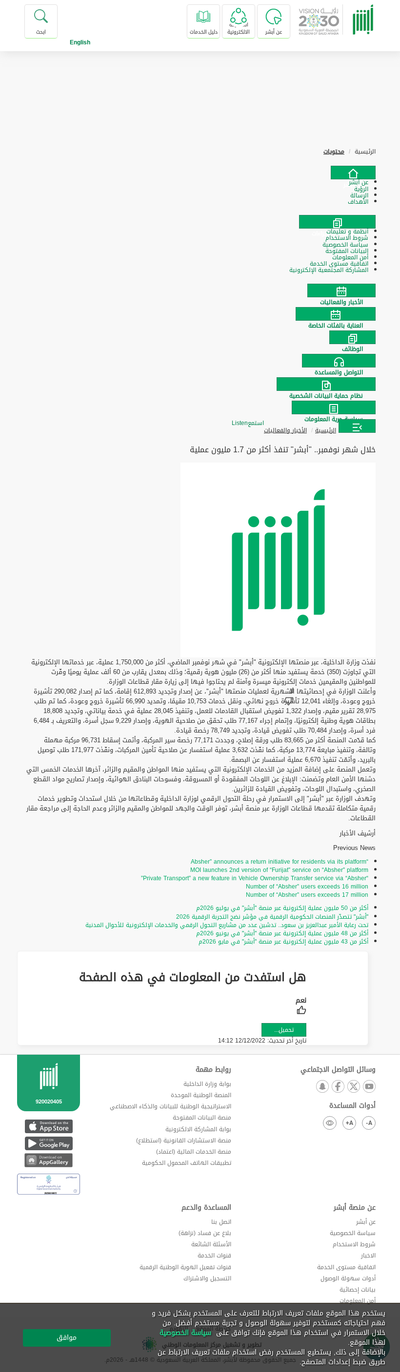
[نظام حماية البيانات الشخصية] (200, 384)
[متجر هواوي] (48, 1160)
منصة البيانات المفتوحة (202, 1117)
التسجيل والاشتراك (207, 1278)
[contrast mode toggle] (330, 1123)
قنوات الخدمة (214, 1255)
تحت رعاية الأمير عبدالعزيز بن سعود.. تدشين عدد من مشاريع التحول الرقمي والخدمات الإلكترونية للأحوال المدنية (226, 925)
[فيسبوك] (337, 1087)
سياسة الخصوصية (353, 1233)
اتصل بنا (221, 1222)
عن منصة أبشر (355, 1207)
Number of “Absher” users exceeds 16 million (307, 886)
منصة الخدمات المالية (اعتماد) (193, 1151)
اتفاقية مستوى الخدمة (346, 1267)
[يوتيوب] (369, 1087)
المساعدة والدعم (206, 1207)
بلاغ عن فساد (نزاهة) (205, 1233)
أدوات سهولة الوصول (348, 1278)
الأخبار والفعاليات (285, 430)
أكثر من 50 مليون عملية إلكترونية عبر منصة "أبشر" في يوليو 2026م (282, 908)
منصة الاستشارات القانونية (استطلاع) (183, 1140)
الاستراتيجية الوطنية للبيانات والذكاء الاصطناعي (170, 1106)
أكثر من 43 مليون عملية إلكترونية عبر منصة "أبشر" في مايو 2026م (283, 941)
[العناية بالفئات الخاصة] (200, 314)
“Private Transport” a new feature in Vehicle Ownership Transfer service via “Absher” (254, 878)
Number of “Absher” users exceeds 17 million (307, 894)
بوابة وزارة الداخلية (207, 1084)
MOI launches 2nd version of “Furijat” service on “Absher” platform (279, 870)
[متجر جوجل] (48, 1143)
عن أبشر (366, 1222)
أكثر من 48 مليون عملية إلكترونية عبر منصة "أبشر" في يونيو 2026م (282, 933)
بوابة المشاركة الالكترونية (198, 1129)
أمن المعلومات (358, 1300)
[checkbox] (301, 1007)
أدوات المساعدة (352, 1106)
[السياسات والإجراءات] (337, 222)
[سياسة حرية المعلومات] (200, 407)
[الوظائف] (200, 337)
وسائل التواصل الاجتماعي (338, 1069)
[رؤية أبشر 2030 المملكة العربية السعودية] (340, 21)
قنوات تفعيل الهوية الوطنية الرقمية (185, 1267)
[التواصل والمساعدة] (200, 360)
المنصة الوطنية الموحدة (201, 1095)
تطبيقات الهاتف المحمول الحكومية (186, 1163)
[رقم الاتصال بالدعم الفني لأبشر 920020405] (48, 1095)
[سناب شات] (322, 1087)
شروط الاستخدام (354, 1244)
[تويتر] (353, 1087)
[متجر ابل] (48, 1126)
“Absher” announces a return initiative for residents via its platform (279, 861)
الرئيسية (325, 430)
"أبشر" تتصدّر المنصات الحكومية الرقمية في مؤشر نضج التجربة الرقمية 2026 (272, 916)
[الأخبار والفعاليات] (200, 290)
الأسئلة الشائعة (211, 1244)
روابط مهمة (213, 1069)
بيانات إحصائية (358, 1289)
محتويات (333, 151)
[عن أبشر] (353, 172)
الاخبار (368, 1255)
